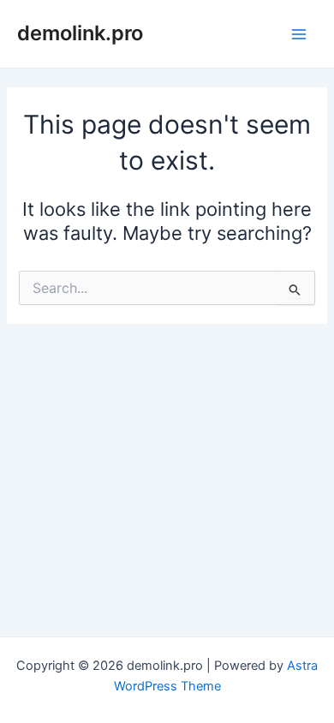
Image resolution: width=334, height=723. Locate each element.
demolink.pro (80, 33)
